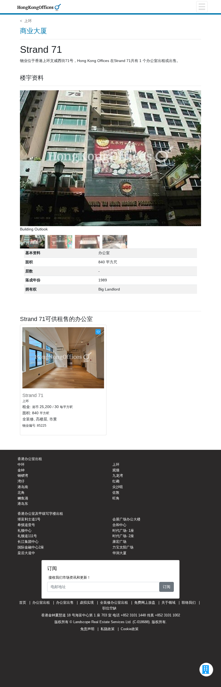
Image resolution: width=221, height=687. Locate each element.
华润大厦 (119, 553)
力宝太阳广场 (122, 547)
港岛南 (23, 487)
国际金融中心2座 (31, 547)
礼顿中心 (25, 531)
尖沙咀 (117, 487)
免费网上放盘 (144, 602)
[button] (197, 161)
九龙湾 (117, 476)
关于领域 (168, 602)
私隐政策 (108, 629)
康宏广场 (119, 542)
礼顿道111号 (27, 536)
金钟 (21, 470)
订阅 (166, 587)
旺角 (115, 498)
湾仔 (21, 481)
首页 (22, 602)
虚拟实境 (87, 602)
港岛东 (23, 504)
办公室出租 (41, 602)
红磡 (115, 481)
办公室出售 (65, 602)
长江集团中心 (28, 542)
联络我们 (189, 602)
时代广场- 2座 (123, 536)
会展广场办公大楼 (126, 519)
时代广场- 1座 (123, 531)
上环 (28, 21)
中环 (21, 464)
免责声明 (87, 629)
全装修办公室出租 (114, 602)
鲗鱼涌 (23, 498)
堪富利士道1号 (29, 519)
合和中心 (119, 525)
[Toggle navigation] (202, 6)
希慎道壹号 (26, 525)
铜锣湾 (23, 476)
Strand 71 (32, 395)
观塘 (115, 470)
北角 (21, 493)
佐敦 (115, 493)
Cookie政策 (130, 629)
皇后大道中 (26, 553)
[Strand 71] (63, 357)
